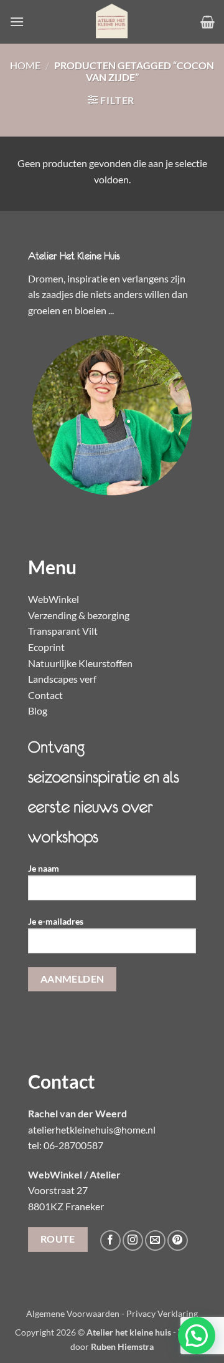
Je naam (43, 868)
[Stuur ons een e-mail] (155, 1240)
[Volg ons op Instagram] (133, 1240)
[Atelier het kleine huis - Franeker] (112, 22)
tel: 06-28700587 (65, 1145)
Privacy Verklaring (162, 1313)
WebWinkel (53, 599)
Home (25, 65)
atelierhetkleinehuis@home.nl (92, 1129)
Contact (45, 695)
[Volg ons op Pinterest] (177, 1240)
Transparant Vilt (63, 631)
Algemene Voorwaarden (72, 1313)
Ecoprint (46, 647)
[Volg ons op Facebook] (110, 1240)
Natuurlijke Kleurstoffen (80, 663)
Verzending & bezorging (78, 615)
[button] (16, 21)
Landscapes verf (62, 679)
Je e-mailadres (55, 921)
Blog (37, 710)
